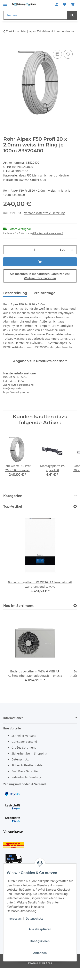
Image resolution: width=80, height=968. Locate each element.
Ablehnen (40, 953)
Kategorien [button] (12, 496)
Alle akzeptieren (40, 929)
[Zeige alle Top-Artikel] (75, 506)
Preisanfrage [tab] (44, 293)
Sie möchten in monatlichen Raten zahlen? (40, 276)
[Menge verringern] (8, 250)
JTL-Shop (47, 963)
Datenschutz (34, 918)
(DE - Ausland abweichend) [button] (47, 233)
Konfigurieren (40, 941)
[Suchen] (72, 15)
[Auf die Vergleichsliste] (57, 54)
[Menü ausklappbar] (5, 2)
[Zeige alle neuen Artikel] (75, 606)
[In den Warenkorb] (6, 44)
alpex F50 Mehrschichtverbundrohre (43, 175)
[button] (57, 4)
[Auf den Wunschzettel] (68, 54)
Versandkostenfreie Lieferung (44, 213)
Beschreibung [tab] (15, 293)
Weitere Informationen (40, 278)
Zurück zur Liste (15, 31)
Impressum (14, 918)
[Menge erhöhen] (72, 250)
